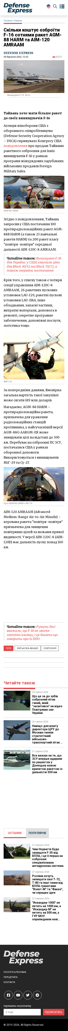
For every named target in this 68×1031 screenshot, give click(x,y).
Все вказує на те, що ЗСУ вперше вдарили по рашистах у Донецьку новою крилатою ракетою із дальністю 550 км (47, 764)
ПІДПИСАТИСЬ (53, 1012)
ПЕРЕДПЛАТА (10, 977)
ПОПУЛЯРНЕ (37, 833)
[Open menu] (62, 6)
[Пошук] (55, 7)
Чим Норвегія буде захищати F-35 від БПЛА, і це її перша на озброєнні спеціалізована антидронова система (47, 857)
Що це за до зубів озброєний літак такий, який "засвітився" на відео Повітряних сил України (47, 705)
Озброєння (49, 648)
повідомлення (15, 146)
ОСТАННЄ (15, 833)
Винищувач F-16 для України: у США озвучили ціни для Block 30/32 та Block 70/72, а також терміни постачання (34, 264)
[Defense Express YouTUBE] (18, 995)
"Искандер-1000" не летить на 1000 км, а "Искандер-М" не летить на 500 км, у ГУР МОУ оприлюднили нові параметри (46, 912)
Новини (18, 20)
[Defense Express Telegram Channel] (37, 995)
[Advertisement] (34, 586)
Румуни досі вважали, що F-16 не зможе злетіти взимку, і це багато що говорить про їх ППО (32, 633)
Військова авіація (27, 648)
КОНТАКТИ (9, 982)
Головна (8, 20)
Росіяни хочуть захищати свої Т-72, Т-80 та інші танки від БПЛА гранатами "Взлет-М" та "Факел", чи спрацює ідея (47, 884)
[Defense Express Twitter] (27, 995)
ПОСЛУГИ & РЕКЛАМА (15, 972)
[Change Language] (49, 6)
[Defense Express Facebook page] (8, 995)
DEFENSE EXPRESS (18, 53)
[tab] (15, 833)
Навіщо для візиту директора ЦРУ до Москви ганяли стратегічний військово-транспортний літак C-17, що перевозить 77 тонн (48, 737)
